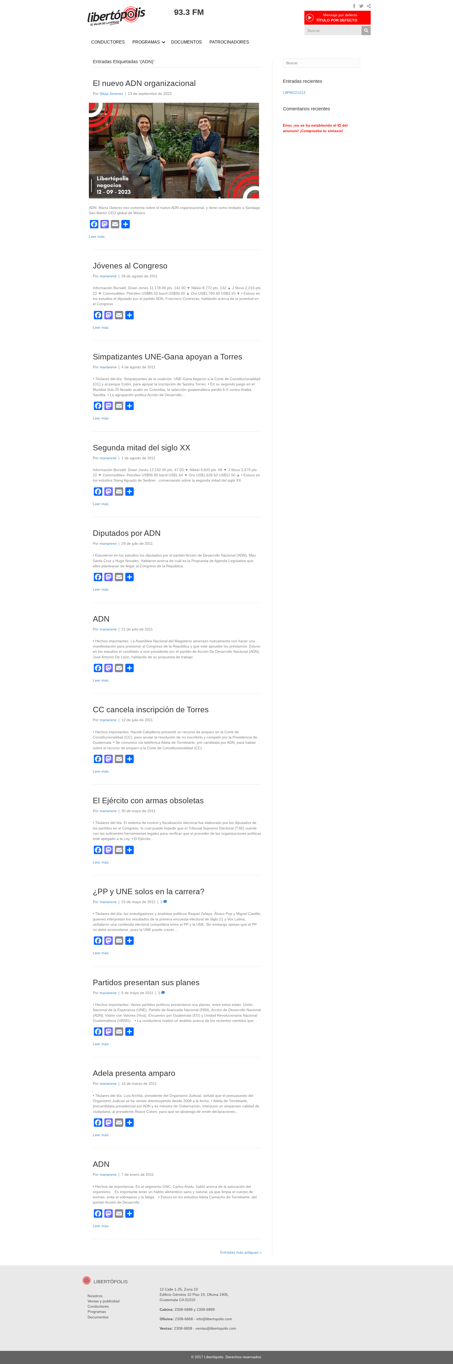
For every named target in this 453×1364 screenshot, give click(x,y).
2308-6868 (184, 1319)
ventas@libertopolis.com (216, 1328)
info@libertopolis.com (214, 1319)
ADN (101, 618)
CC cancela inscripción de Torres (151, 709)
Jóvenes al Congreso (130, 265)
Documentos (98, 1317)
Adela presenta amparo (134, 1073)
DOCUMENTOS (186, 42)
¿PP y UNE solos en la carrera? (148, 891)
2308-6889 (206, 1309)
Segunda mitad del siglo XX (141, 447)
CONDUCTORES (108, 42)
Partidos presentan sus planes (146, 982)
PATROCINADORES (229, 42)
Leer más (97, 236)
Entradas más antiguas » (241, 1252)
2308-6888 (184, 1309)
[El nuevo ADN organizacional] (174, 150)
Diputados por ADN (127, 533)
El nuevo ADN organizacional (144, 83)
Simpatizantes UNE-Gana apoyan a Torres (167, 356)
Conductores (98, 1306)
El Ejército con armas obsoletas (148, 800)
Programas (97, 1311)
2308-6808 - (185, 1328)
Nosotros (95, 1296)
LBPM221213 (294, 92)
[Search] (366, 30)
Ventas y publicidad (104, 1301)
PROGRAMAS (146, 42)
